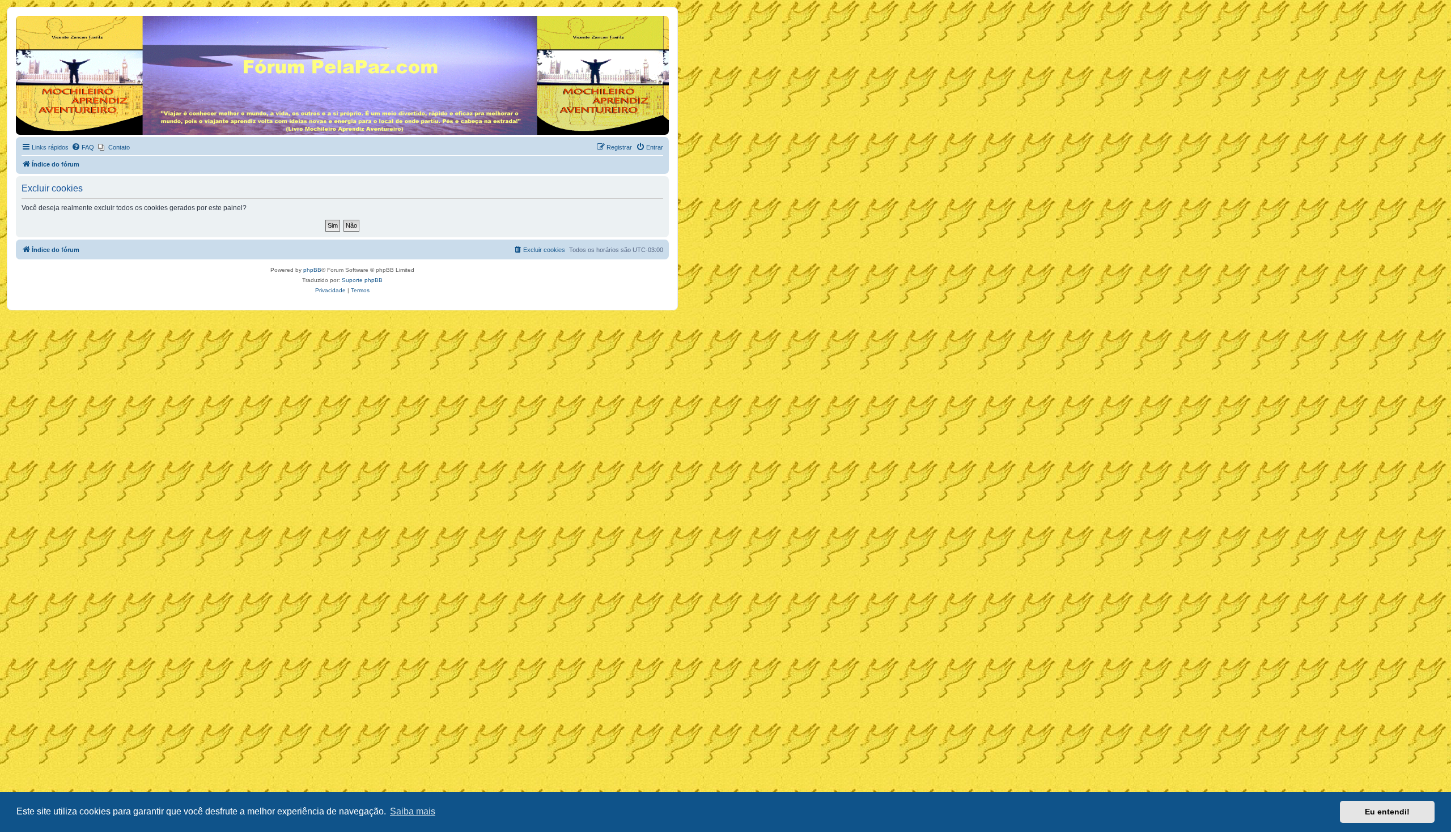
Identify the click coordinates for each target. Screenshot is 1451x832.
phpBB (312, 270)
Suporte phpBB (362, 280)
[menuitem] (82, 147)
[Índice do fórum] (22, 19)
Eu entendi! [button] (1387, 811)
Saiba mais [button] (412, 811)
